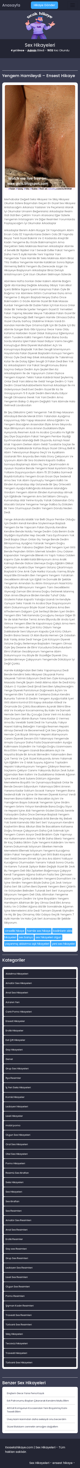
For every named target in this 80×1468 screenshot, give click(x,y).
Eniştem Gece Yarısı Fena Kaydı (25, 1393)
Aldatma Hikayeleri (17, 973)
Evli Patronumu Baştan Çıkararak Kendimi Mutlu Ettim (38, 1400)
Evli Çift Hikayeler (15, 1040)
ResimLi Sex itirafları (17, 1172)
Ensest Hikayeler (15, 1021)
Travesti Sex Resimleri (19, 1315)
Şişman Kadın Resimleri (20, 1305)
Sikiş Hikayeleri (14, 1334)
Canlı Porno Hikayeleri (19, 1011)
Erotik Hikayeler (14, 1030)
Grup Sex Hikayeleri (17, 1068)
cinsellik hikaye (14, 931)
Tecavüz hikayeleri (17, 1343)
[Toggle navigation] (72, 5)
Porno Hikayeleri (15, 1163)
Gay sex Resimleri (16, 1248)
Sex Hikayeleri (14, 1191)
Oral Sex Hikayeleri (17, 1144)
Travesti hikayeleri (16, 1353)
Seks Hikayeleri (14, 1182)
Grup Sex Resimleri (17, 1258)
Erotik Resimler (14, 1239)
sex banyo (26, 937)
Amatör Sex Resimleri (18, 1220)
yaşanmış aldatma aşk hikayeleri (27, 944)
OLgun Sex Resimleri (18, 1286)
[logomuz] (40, 26)
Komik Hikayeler (15, 1097)
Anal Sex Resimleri (17, 1229)
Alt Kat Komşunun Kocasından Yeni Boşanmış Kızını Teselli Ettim (37, 1410)
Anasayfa (11, 5)
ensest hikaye (62, 1463)
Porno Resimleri (15, 1296)
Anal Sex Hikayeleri (17, 992)
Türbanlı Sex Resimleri (19, 1324)
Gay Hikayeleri (14, 1049)
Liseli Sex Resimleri (17, 1277)
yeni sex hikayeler (63, 944)
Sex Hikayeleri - (40, 1463)
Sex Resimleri (14, 1210)
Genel (9, 1059)
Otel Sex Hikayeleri (17, 1154)
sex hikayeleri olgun (48, 937)
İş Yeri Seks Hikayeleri (18, 1087)
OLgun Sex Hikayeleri (18, 1134)
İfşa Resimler (13, 1078)
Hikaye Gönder (44, 5)
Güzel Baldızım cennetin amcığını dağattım (32, 1426)
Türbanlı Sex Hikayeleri (19, 1362)
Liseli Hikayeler (14, 1116)
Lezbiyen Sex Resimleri (19, 1267)
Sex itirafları (12, 1201)
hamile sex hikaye (39, 931)
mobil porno (13, 1125)
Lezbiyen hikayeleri (17, 1106)
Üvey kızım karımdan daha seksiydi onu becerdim (36, 1419)
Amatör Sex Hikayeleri (19, 983)
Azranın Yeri (13, 1002)
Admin (31, 50)
